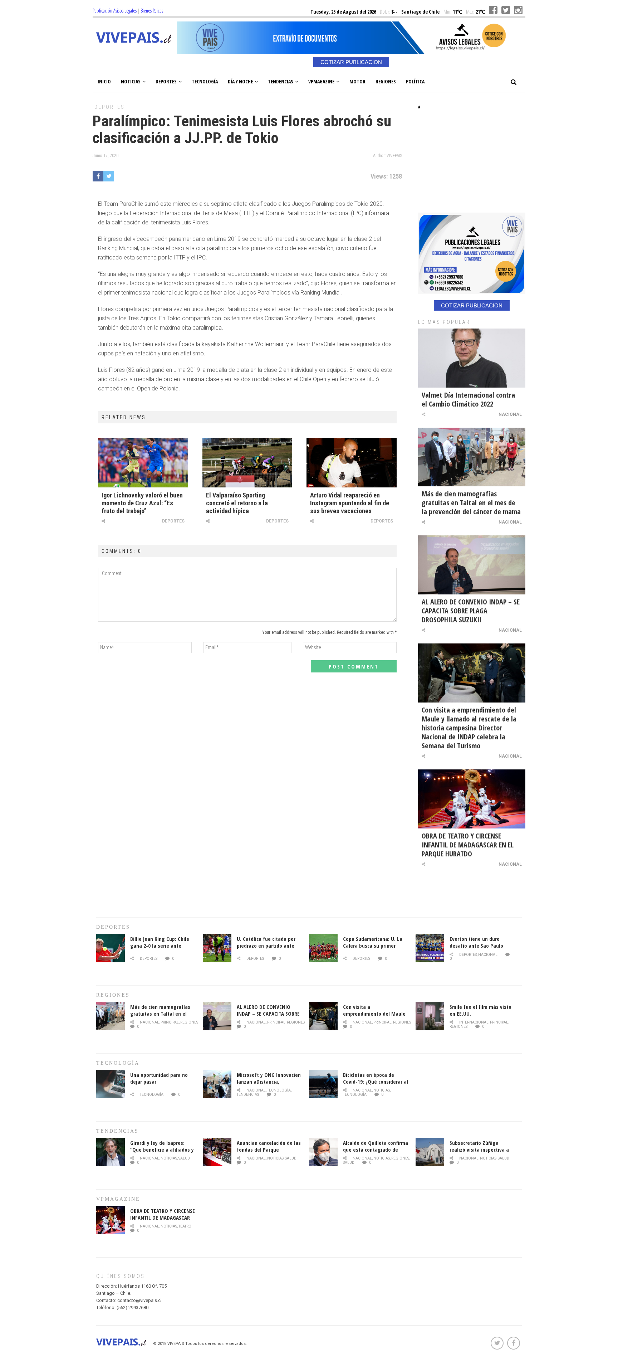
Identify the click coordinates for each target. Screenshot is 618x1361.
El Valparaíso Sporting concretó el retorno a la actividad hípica (237, 503)
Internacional (474, 1022)
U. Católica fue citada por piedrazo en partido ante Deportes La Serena (266, 945)
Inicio (104, 81)
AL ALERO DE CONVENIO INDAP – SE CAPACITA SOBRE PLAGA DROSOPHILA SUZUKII (471, 610)
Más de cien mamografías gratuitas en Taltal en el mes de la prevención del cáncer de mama (471, 502)
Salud (184, 1158)
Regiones (386, 81)
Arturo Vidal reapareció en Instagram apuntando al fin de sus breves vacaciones (349, 503)
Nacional (510, 414)
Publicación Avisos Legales (115, 10)
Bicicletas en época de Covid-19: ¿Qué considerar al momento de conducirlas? (375, 1081)
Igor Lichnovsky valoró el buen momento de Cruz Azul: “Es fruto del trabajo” (142, 503)
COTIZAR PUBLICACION (351, 62)
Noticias (131, 81)
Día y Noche (240, 81)
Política (415, 81)
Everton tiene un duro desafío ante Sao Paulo (476, 942)
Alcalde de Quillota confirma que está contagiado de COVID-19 (375, 1149)
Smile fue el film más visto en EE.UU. (480, 1010)
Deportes (166, 81)
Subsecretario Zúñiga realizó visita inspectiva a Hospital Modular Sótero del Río (482, 1153)
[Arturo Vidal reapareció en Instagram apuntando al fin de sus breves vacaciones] (351, 462)
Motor (357, 81)
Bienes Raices (152, 10)
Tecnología (205, 81)
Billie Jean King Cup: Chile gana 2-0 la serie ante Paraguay (159, 945)
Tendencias (280, 81)
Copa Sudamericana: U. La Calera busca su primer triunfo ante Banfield (372, 945)
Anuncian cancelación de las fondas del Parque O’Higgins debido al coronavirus (269, 1153)
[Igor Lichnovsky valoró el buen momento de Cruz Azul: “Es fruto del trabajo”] (143, 462)
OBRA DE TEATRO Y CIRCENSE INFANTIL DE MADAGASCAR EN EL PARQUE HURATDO (468, 845)
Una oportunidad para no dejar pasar (159, 1078)
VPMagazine (321, 81)
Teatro (184, 1226)
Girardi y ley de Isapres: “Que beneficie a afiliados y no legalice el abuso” (162, 1149)
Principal (170, 1022)
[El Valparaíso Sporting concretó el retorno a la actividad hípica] (247, 462)
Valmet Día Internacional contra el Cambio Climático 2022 (468, 399)
